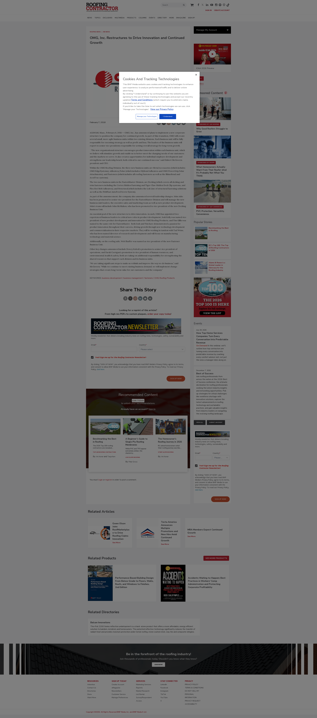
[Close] (196, 74)
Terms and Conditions (142, 100)
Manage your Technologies (147, 116)
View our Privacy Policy (161, 109)
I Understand (167, 116)
